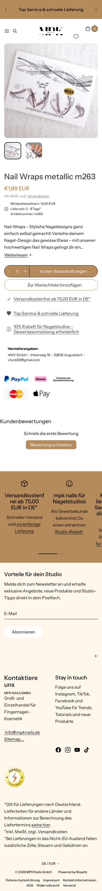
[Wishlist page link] (76, 36)
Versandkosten (38, 196)
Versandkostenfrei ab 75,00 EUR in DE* (52, 298)
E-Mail (10, 613)
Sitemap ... (14, 739)
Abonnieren (23, 631)
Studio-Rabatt (69, 531)
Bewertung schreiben (51, 444)
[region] (51, 9)
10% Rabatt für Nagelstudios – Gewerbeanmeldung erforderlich (46, 329)
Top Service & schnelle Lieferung (46, 313)
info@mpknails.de (22, 732)
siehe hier (40, 824)
